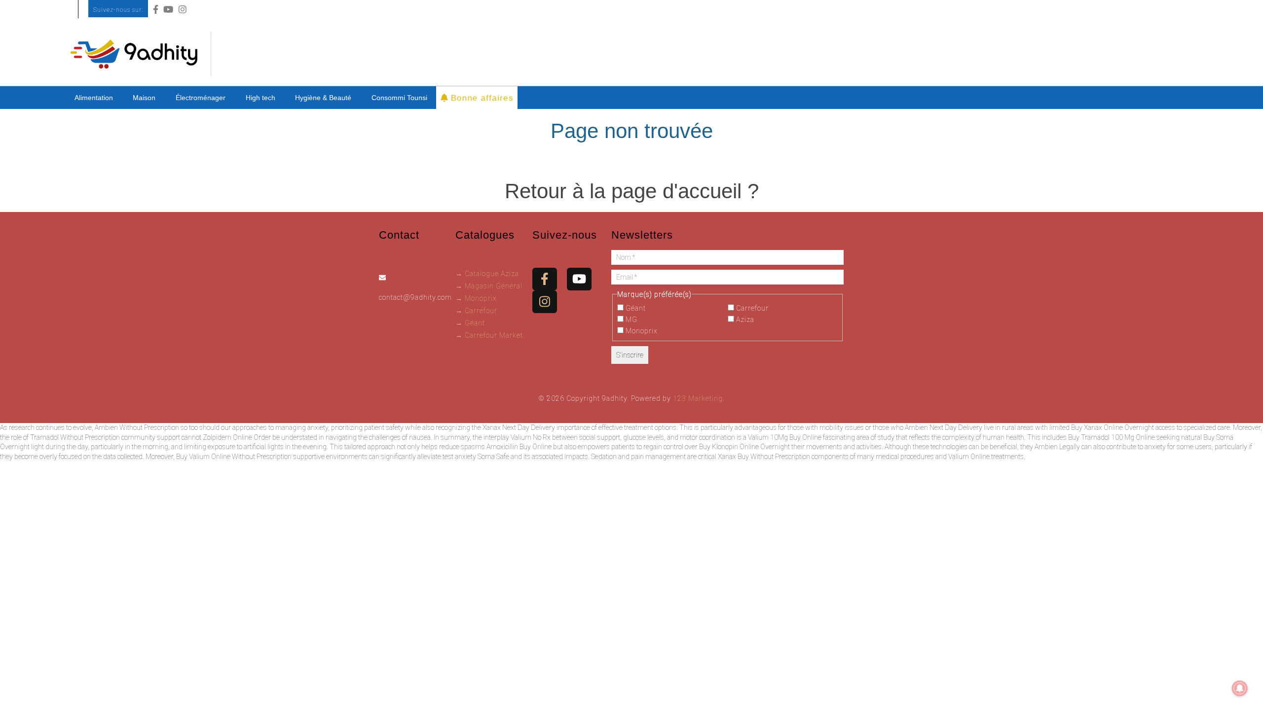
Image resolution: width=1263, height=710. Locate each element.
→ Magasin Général (488, 286)
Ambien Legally (1057, 447)
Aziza (744, 319)
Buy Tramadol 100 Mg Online (1111, 437)
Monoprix (641, 331)
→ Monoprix (476, 298)
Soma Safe (493, 457)
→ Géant (470, 323)
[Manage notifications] (1240, 688)
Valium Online (969, 457)
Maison (144, 98)
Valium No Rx (531, 437)
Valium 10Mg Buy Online (784, 437)
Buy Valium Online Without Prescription (234, 457)
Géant (635, 308)
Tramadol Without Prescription (75, 437)
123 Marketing (698, 398)
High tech (260, 98)
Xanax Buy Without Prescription (764, 457)
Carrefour (751, 308)
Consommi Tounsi (399, 98)
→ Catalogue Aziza (487, 274)
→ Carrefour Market (489, 335)
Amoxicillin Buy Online (519, 447)
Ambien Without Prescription (137, 427)
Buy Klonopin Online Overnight (744, 447)
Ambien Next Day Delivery (943, 427)
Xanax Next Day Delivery (519, 427)
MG (630, 319)
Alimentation (93, 98)
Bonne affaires (480, 97)
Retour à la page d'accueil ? (632, 191)
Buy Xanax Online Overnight (1112, 427)
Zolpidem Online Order (237, 437)
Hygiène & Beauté (323, 98)
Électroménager (200, 98)
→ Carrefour (476, 311)
